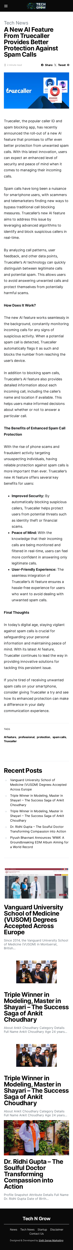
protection (43, 737)
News (13, 1229)
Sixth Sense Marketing (51, 1240)
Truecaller (10, 741)
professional (26, 737)
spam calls (59, 737)
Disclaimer (56, 1229)
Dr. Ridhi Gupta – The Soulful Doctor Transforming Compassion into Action (38, 829)
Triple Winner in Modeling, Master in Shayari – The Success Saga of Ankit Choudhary (37, 800)
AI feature (10, 737)
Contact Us (36, 1233)
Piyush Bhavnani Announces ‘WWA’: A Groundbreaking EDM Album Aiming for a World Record (39, 842)
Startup (42, 1229)
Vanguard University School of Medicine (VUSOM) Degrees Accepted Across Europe (38, 784)
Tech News (16, 23)
